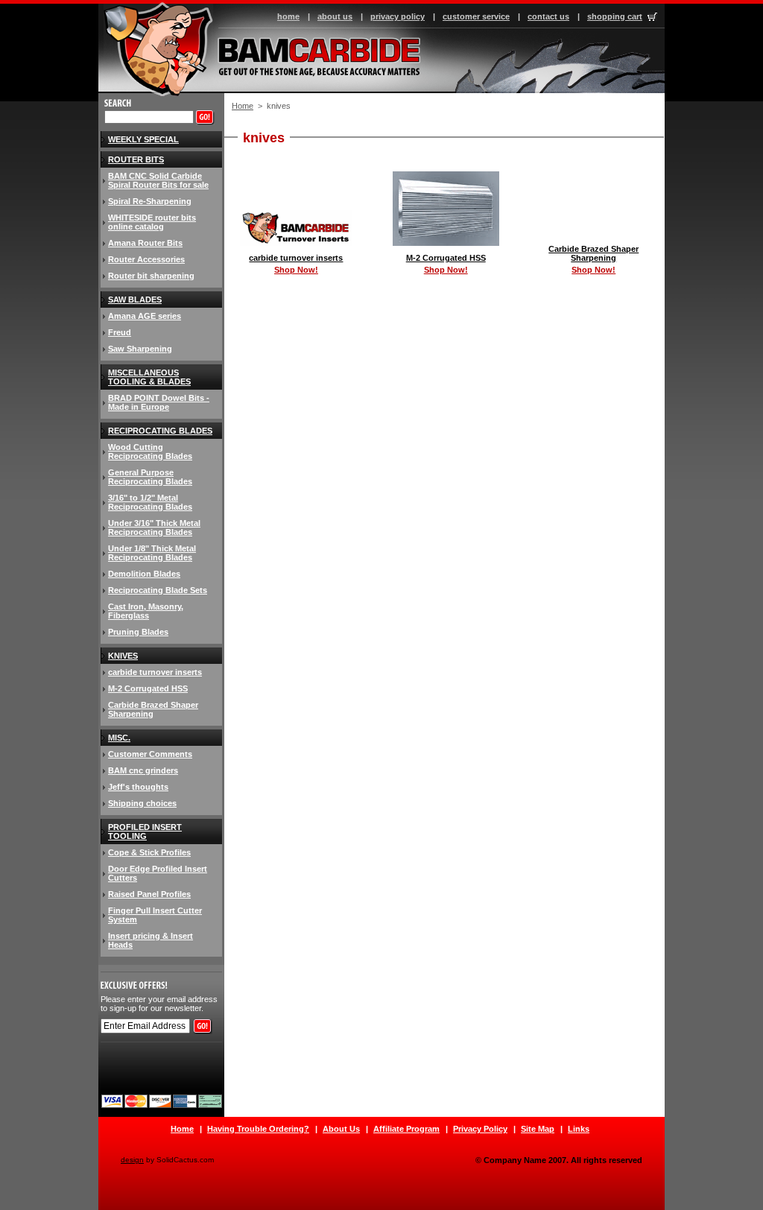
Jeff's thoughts (138, 786)
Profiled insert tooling (145, 831)
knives (123, 655)
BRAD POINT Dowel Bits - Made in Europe (158, 402)
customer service (476, 16)
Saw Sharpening (140, 348)
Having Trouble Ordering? (258, 1128)
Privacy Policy (480, 1128)
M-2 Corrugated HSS (446, 257)
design (132, 1160)
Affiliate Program (406, 1128)
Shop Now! (296, 269)
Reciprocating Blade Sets (157, 590)
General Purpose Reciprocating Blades (150, 477)
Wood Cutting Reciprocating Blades (150, 451)
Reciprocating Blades (160, 430)
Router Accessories (146, 259)
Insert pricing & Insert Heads (150, 940)
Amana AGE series (144, 315)
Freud (119, 332)
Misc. (119, 737)
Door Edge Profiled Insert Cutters (157, 873)
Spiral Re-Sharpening (149, 201)
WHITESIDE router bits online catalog (152, 222)
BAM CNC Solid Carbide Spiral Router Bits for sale (158, 180)
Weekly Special (143, 139)
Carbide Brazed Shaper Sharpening (593, 253)
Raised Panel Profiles (149, 894)
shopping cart (614, 16)
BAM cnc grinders (143, 770)
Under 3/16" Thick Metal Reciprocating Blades (154, 527)
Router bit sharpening (151, 275)
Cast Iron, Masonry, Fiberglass (145, 611)
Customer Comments (150, 754)
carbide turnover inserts (296, 257)
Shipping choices (142, 803)
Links (578, 1128)
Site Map (537, 1128)
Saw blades (135, 299)
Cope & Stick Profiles (149, 852)
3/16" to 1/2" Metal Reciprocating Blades (150, 502)
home (288, 16)
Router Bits (136, 159)
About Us (341, 1128)
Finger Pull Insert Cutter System (155, 915)
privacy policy (397, 16)
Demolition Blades (144, 573)
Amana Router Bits (145, 242)
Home (242, 105)
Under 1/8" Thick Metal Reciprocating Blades (152, 553)
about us (334, 16)
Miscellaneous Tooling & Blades (149, 377)
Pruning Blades (138, 631)
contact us (548, 16)
